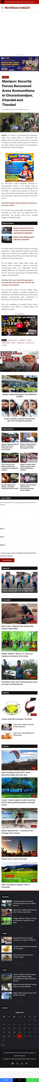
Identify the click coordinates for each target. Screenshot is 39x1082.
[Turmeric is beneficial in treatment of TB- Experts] (6, 949)
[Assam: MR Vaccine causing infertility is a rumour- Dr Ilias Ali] (6, 940)
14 (24, 1028)
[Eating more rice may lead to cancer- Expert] (6, 957)
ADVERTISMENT (20, 55)
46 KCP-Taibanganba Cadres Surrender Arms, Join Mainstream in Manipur (19, 366)
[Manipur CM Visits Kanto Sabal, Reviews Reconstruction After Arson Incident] (28, 478)
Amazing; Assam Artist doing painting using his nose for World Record (24, 903)
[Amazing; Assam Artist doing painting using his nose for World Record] (6, 904)
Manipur (5, 77)
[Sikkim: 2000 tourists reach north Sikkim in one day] (6, 995)
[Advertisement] (19, 32)
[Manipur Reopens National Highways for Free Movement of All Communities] (10, 437)
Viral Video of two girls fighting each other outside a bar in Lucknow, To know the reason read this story (19, 589)
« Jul (2, 1045)
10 (4, 1028)
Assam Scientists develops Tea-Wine (17, 719)
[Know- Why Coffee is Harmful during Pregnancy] (7, 727)
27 (19, 1036)
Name (2, 528)
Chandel (29, 340)
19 (14, 1032)
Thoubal (4, 345)
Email (2, 537)
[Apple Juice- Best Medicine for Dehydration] (7, 735)
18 (9, 1032)
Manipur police (21, 342)
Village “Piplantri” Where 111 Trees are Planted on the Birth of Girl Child (25, 920)
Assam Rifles (22, 340)
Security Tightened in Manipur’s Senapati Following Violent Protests (10, 486)
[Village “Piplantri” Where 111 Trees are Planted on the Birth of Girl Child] (6, 921)
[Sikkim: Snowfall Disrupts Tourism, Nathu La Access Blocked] (6, 987)
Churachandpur (6, 342)
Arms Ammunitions (12, 340)
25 (9, 1036)
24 (4, 1036)
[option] (19, 361)
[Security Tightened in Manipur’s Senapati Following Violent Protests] (10, 478)
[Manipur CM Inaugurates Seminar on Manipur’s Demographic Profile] (28, 437)
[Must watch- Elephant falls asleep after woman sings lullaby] (6, 912)
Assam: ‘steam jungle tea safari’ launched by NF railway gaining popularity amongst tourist (18, 802)
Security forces (30, 342)
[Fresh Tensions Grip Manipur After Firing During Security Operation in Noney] (10, 458)
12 (14, 1028)
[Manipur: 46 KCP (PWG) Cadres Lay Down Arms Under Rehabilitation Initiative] (28, 458)
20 (19, 1032)
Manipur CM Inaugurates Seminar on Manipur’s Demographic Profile (28, 446)
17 (4, 1032)
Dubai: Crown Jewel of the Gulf (14, 859)
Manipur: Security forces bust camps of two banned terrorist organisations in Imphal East (23, 230)
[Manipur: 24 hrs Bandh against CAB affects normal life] (7, 239)
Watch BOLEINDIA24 (19, 314)
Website (2, 545)
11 (9, 1028)
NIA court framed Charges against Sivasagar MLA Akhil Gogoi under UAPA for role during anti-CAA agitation (18, 282)
